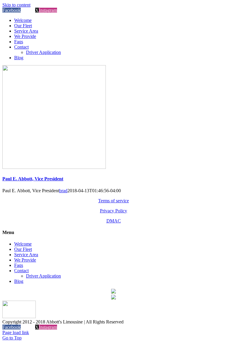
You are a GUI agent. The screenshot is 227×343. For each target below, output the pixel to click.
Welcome (23, 243)
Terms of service (113, 200)
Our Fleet (23, 249)
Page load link (15, 332)
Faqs (18, 265)
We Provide (25, 259)
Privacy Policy (113, 210)
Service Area (26, 254)
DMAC (113, 220)
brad (63, 190)
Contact (21, 270)
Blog (18, 281)
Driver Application (43, 275)
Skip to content (16, 4)
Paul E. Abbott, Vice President (32, 178)
